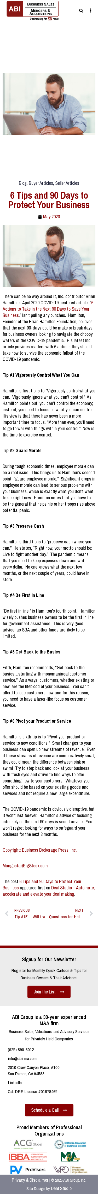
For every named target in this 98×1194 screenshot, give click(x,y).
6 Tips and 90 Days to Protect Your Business (42, 884)
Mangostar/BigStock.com (25, 865)
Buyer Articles (41, 183)
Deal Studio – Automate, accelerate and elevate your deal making (49, 890)
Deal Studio (61, 1188)
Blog (23, 183)
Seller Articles (67, 183)
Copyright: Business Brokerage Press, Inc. (40, 850)
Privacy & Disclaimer (30, 1180)
